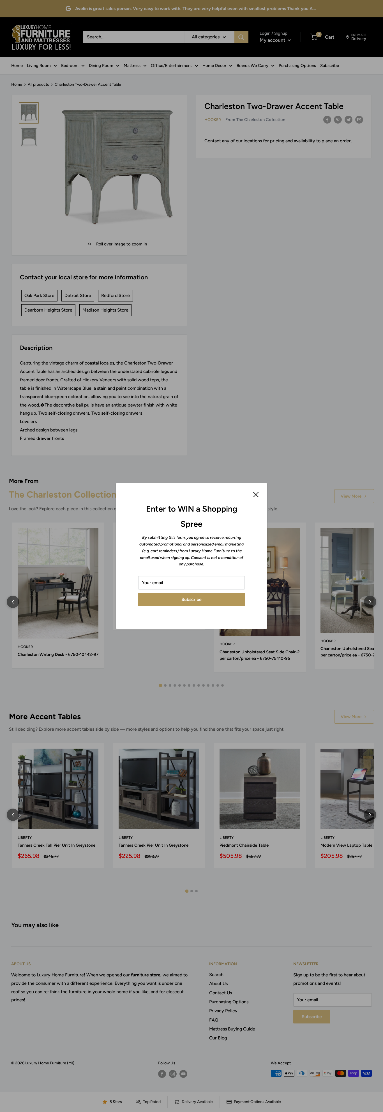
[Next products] (370, 602)
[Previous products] (13, 602)
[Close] (256, 494)
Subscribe (191, 599)
